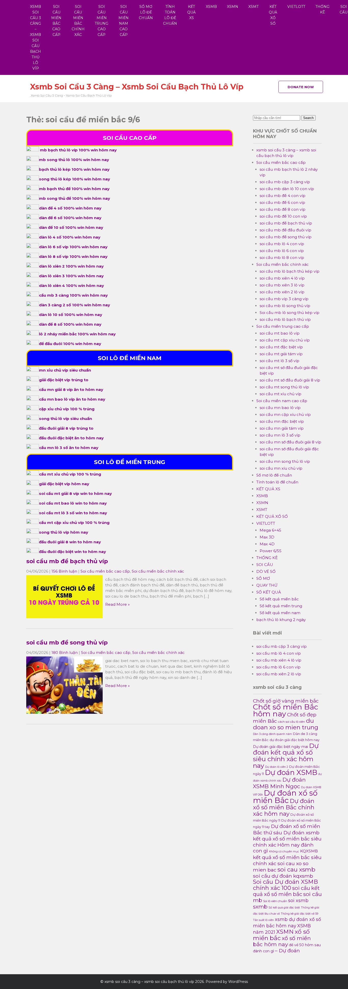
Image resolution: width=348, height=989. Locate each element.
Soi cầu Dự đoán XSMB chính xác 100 (285, 884)
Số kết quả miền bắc (279, 599)
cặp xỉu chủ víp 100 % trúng (67, 408)
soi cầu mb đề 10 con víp (283, 216)
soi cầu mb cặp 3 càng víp (285, 181)
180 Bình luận (64, 652)
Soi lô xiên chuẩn (275, 901)
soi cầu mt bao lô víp (280, 333)
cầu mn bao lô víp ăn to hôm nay (72, 399)
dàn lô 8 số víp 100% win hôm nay (73, 256)
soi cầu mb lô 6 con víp (282, 250)
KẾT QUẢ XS (191, 12)
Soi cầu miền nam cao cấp (123, 20)
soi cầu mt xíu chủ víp (280, 393)
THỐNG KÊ (322, 9)
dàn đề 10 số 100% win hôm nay (71, 227)
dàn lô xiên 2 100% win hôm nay (71, 266)
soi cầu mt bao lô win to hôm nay (73, 503)
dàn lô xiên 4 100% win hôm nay (71, 285)
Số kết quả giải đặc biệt (284, 907)
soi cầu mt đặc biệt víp (281, 347)
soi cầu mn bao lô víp (280, 407)
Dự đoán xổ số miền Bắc (285, 796)
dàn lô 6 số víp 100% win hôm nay (73, 246)
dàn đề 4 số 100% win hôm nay (70, 208)
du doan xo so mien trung (285, 724)
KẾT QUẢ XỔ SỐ (273, 15)
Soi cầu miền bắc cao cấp (56, 20)
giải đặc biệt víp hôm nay (64, 483)
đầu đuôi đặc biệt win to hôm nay (72, 551)
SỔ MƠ (263, 578)
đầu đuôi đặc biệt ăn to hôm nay (71, 438)
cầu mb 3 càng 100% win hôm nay (73, 295)
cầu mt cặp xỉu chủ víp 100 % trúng (74, 522)
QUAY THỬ (266, 585)
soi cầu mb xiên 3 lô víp (282, 285)
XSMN (232, 6)
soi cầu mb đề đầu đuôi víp (285, 230)
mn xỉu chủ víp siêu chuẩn (65, 370)
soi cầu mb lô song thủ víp (285, 305)
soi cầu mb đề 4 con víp (282, 195)
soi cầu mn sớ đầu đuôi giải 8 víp (290, 442)
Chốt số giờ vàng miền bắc (286, 701)
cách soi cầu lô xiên (291, 721)
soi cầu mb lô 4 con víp (282, 243)
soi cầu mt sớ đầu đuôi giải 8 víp (290, 380)
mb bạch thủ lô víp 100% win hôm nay (78, 150)
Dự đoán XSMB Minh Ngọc (279, 782)
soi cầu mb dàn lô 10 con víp (287, 188)
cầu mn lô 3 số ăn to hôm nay (68, 447)
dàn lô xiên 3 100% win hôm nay (71, 275)
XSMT (253, 6)
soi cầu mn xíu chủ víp (281, 468)
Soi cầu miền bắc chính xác (78, 20)
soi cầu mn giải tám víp (282, 428)
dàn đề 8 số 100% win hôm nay (70, 324)
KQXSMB (309, 851)
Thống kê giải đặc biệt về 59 (299, 913)
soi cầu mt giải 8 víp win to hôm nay (75, 493)
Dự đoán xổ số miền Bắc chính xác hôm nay (283, 807)
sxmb (260, 906)
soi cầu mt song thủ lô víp (284, 387)
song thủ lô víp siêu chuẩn (65, 418)
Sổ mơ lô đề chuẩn (146, 12)
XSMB (211, 6)
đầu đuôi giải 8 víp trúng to (66, 428)
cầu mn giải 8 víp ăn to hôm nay (71, 389)
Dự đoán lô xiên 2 (276, 767)
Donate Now (301, 87)
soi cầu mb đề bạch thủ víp (67, 561)
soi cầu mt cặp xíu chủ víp (285, 340)
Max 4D (267, 544)
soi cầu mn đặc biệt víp (282, 421)
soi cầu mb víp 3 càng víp (284, 298)
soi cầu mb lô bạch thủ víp (285, 319)
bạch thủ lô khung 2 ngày (281, 619)
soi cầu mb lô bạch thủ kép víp (289, 271)
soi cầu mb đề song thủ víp (67, 642)
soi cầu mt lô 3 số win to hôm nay (73, 512)
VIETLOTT (296, 6)
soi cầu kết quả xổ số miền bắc (286, 891)
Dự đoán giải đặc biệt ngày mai (280, 746)
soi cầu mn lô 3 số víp (280, 435)
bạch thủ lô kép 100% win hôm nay (74, 169)
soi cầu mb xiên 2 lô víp (282, 291)
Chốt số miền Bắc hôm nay (285, 710)
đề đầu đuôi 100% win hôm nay (70, 343)
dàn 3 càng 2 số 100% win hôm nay (74, 304)
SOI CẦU (264, 564)
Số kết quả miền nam (280, 612)
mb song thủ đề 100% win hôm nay (74, 198)
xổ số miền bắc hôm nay (282, 941)
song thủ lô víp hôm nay (63, 532)
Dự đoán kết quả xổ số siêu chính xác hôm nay (286, 755)
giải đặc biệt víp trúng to (63, 379)
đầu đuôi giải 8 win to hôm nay (70, 541)
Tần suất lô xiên (263, 920)
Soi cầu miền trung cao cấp (101, 20)
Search (308, 118)
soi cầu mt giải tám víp (281, 353)
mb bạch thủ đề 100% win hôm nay (74, 188)
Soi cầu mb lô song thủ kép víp (289, 312)
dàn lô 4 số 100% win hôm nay (69, 237)
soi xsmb (298, 900)
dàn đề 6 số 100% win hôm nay (70, 217)
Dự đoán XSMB (291, 772)
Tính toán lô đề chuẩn (170, 15)
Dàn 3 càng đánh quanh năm (272, 734)
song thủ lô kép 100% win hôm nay (74, 179)
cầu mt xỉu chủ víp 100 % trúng (70, 474)
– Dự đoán (287, 950)
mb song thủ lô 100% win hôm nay (74, 159)
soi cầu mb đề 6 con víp (282, 202)
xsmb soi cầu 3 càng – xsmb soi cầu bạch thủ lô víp (35, 37)
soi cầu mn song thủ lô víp (285, 461)
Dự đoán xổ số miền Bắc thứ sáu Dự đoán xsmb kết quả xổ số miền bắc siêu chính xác (287, 835)
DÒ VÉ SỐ (266, 571)
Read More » (117, 604)
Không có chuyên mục (284, 851)
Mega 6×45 (270, 530)
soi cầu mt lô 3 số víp (279, 360)
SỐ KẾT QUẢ (268, 592)
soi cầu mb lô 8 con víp (282, 257)
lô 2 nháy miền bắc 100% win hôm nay (77, 334)
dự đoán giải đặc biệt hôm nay (294, 740)
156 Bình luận (64, 571)
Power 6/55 (271, 550)
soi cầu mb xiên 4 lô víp (282, 278)
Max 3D (267, 537)
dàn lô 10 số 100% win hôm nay (70, 314)
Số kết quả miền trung (281, 605)
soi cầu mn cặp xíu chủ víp (285, 414)
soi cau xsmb (296, 869)
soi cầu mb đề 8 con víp (282, 209)
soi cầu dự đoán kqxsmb (283, 876)
